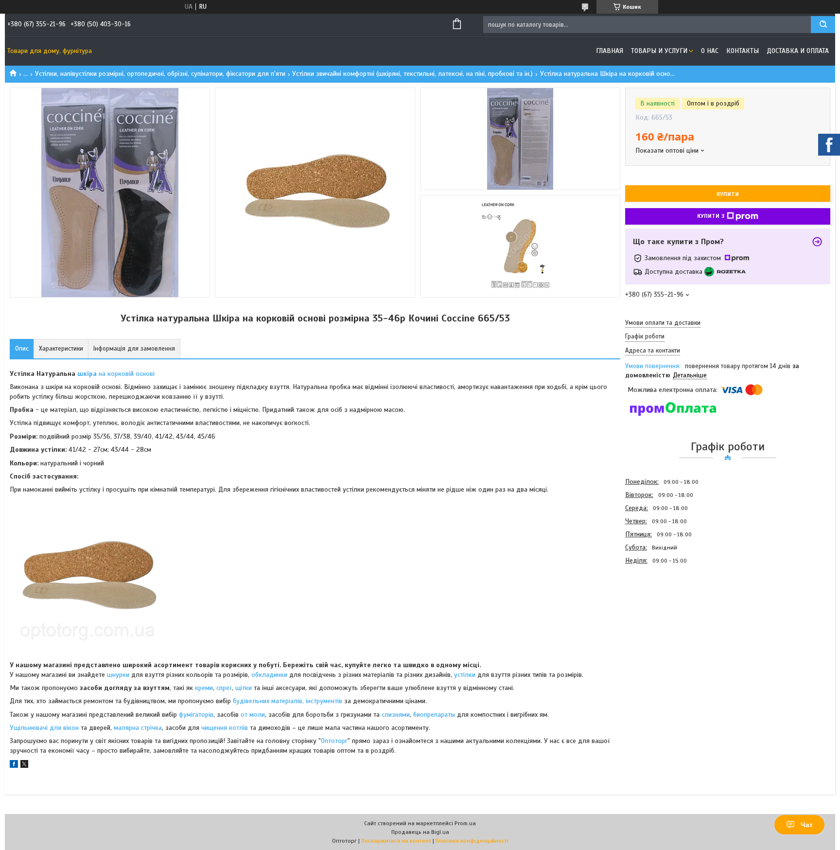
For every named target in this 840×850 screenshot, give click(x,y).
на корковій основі (116, 374)
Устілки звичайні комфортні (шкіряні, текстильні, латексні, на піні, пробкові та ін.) (412, 74)
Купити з (710, 215)
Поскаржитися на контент (396, 840)
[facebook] (14, 765)
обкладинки (269, 675)
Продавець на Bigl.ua (420, 832)
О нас (709, 51)
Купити (728, 194)
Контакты (742, 51)
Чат (807, 825)
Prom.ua (465, 823)
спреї (224, 688)
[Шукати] (823, 24)
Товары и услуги (659, 51)
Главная (609, 51)
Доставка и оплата (798, 51)
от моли (253, 714)
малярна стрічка (138, 728)
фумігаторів (196, 714)
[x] (24, 765)
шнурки (118, 675)
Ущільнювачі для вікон (44, 728)
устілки (464, 675)
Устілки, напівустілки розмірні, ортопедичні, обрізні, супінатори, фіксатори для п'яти (160, 74)
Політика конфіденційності (472, 840)
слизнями (396, 714)
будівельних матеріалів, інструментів (287, 701)
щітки (243, 688)
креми (204, 688)
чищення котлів (224, 728)
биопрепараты (434, 714)
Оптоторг (334, 741)
